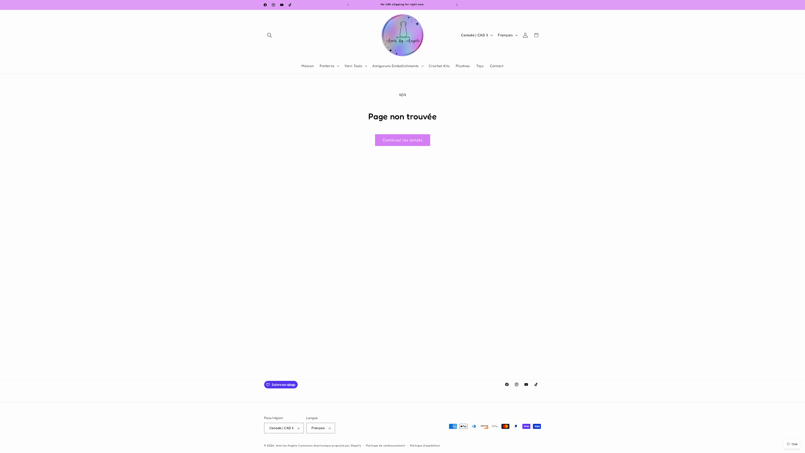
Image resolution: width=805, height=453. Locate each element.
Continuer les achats (403, 140)
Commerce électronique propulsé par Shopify (329, 445)
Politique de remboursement (385, 445)
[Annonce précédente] (348, 5)
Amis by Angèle (286, 445)
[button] (269, 35)
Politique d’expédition (425, 445)
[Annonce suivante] (457, 5)
